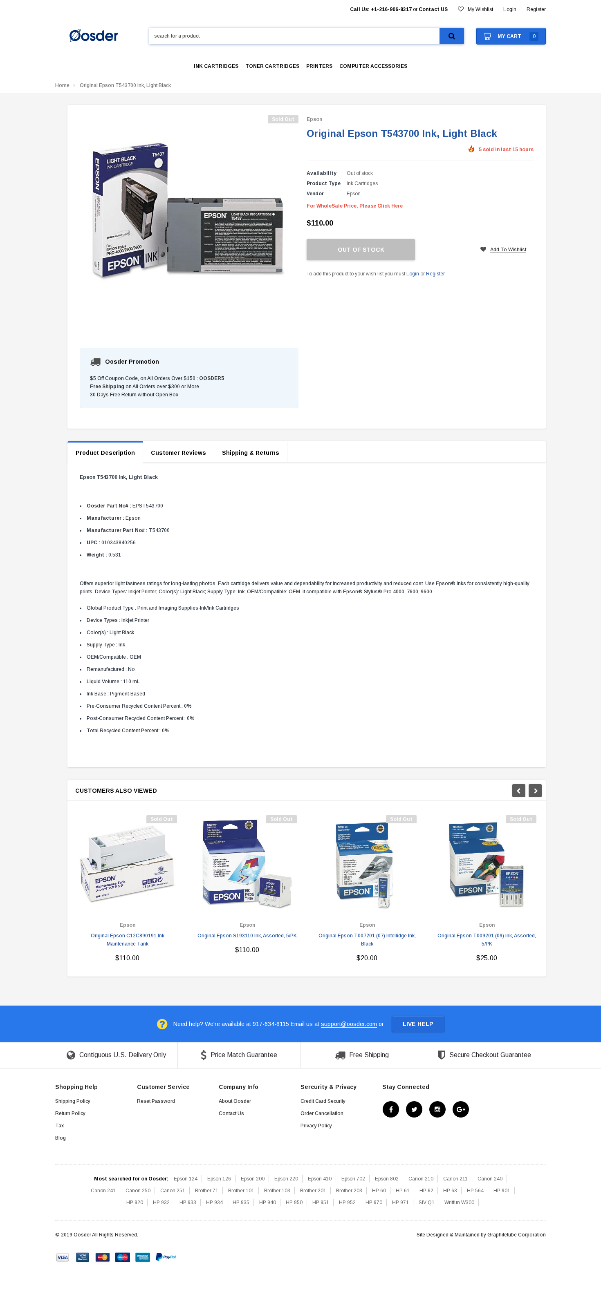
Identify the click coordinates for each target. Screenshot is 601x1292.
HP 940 (267, 1202)
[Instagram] (437, 1109)
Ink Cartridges (362, 183)
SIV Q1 (427, 1202)
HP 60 (379, 1191)
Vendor (315, 194)
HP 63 (450, 1191)
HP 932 (161, 1202)
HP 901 (501, 1191)
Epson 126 (219, 1179)
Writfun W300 (459, 1202)
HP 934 (214, 1202)
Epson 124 (185, 1179)
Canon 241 (103, 1191)
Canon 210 (420, 1179)
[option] (127, 891)
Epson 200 (253, 1179)
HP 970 (374, 1202)
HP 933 (187, 1202)
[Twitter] (414, 1109)
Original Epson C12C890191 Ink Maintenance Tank (127, 940)
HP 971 (400, 1202)
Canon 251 (172, 1191)
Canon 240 (490, 1179)
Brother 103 (277, 1191)
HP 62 (426, 1191)
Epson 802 (387, 1179)
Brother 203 (349, 1191)
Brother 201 (313, 1191)
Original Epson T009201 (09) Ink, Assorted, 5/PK (486, 940)
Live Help (418, 1024)
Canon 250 (138, 1191)
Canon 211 (455, 1179)
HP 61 (403, 1191)
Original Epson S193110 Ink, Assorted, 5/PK (247, 936)
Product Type (324, 183)
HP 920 (134, 1202)
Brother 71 (206, 1191)
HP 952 (347, 1202)
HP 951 (320, 1202)
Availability (321, 173)
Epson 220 (286, 1179)
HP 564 (475, 1191)
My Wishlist (480, 9)
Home (62, 85)
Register (536, 9)
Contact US (433, 9)
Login (412, 274)
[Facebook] (390, 1109)
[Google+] (460, 1109)
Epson (314, 119)
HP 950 (294, 1202)
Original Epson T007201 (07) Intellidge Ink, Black (367, 940)
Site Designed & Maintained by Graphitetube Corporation (481, 1235)
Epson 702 (353, 1179)
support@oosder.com (349, 1024)
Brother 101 (241, 1191)
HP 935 (241, 1202)
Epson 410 (320, 1179)
